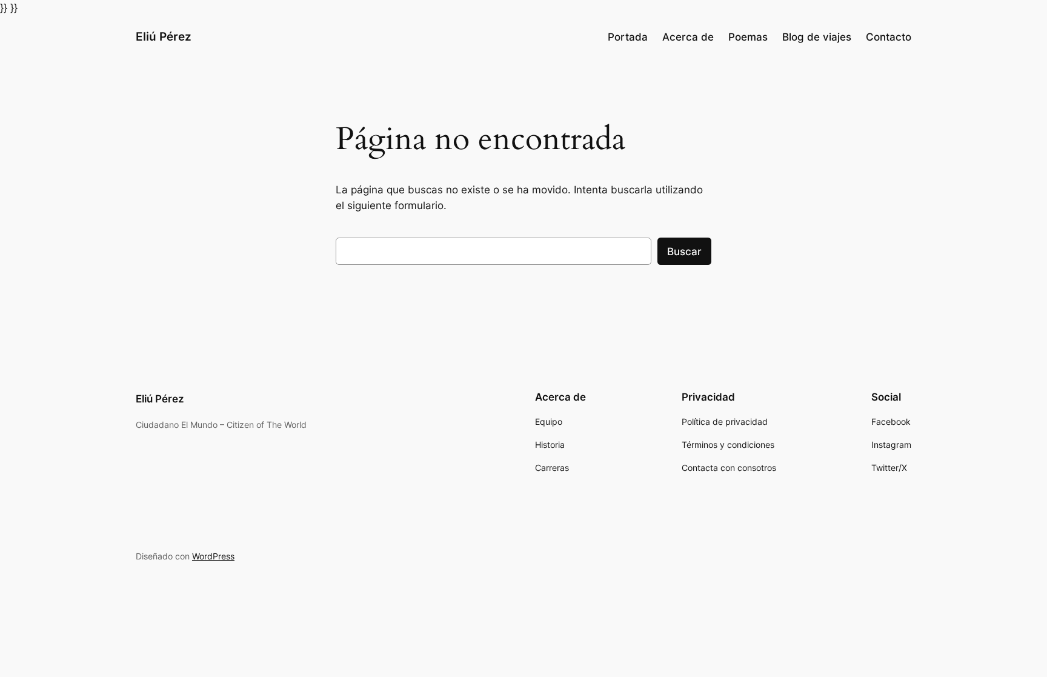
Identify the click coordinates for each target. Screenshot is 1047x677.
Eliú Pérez (163, 36)
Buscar (684, 251)
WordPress (213, 556)
